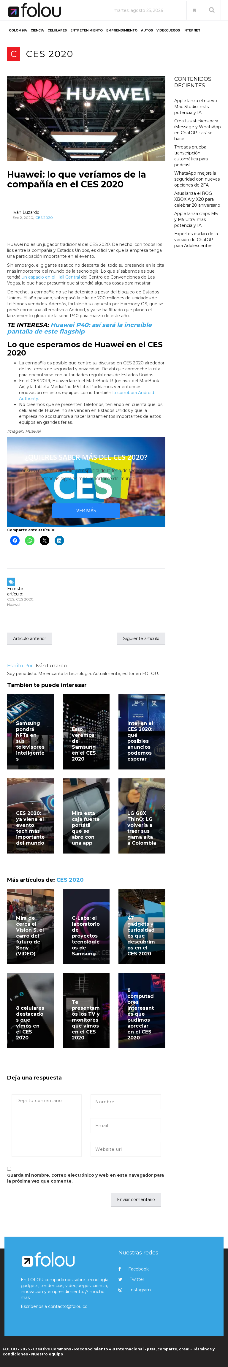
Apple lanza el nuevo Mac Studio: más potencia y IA (195, 106)
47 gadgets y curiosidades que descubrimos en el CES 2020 (141, 936)
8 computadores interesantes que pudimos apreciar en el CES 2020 (140, 1014)
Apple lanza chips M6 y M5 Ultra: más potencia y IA (196, 219)
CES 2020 (50, 53)
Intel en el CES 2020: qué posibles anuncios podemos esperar (140, 741)
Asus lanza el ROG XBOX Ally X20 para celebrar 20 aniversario (197, 199)
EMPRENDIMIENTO (121, 30)
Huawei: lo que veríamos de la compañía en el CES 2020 (76, 179)
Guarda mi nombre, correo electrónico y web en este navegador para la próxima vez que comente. (85, 1178)
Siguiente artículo (141, 638)
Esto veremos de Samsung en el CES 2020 (84, 744)
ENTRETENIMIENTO (86, 30)
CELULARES (57, 30)
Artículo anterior (29, 638)
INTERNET (191, 30)
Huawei (13, 604)
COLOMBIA (18, 30)
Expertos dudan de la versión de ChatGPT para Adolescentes (196, 239)
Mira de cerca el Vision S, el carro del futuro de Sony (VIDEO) (30, 936)
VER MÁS (86, 510)
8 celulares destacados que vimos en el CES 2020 (30, 1023)
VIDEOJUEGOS (168, 30)
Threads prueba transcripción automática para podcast (191, 155)
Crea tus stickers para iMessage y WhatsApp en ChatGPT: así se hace (197, 129)
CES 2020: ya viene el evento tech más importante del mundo (30, 828)
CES (10, 599)
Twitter (137, 1279)
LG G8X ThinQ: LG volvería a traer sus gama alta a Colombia (141, 828)
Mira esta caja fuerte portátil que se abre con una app (86, 828)
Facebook (138, 1269)
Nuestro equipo (47, 1354)
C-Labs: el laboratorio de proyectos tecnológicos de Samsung (86, 936)
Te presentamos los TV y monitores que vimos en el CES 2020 (86, 1020)
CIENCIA (37, 30)
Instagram (140, 1289)
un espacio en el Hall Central (51, 277)
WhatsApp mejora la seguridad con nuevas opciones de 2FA (197, 179)
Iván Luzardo (25, 212)
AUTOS (147, 30)
